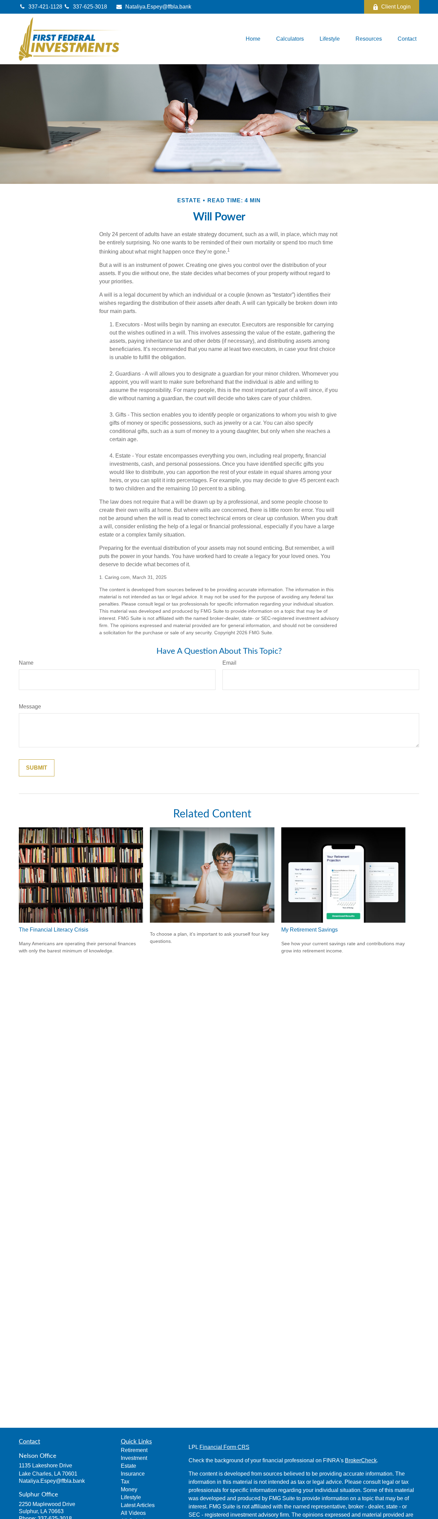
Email (229, 663)
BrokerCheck (361, 1460)
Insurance (133, 1474)
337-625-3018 (90, 7)
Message (30, 706)
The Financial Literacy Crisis (53, 930)
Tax (125, 1481)
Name (26, 663)
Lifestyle (131, 1497)
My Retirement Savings (309, 930)
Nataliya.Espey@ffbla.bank (158, 7)
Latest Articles (138, 1505)
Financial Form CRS (224, 1447)
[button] (253, 39)
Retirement (134, 1450)
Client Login (396, 7)
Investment (134, 1458)
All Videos (133, 1513)
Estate (128, 1466)
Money (129, 1489)
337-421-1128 (46, 7)
